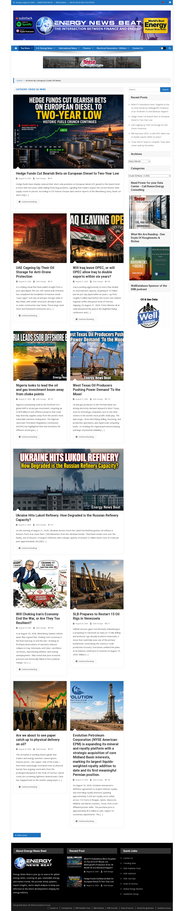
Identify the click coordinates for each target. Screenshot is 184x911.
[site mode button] (163, 48)
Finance (87, 48)
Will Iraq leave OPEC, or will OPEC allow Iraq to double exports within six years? (94, 272)
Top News (25, 48)
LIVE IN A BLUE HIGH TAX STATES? (81, 2)
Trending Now (129, 863)
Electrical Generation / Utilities (111, 48)
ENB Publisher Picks (132, 868)
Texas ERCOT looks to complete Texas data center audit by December (150, 144)
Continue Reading (29, 201)
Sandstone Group (131, 894)
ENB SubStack (61, 2)
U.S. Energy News (44, 48)
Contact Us (137, 48)
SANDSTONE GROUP (45, 2)
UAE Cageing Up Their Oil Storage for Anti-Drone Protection (35, 272)
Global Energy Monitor (133, 889)
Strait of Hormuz (130, 883)
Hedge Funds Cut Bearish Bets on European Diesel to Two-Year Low (67, 173)
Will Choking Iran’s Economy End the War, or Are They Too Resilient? (38, 618)
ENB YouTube (129, 878)
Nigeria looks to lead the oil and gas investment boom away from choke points (40, 389)
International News (68, 48)
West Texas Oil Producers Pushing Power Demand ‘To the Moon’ (96, 389)
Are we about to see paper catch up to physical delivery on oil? (38, 739)
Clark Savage (41, 178)
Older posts (22, 835)
